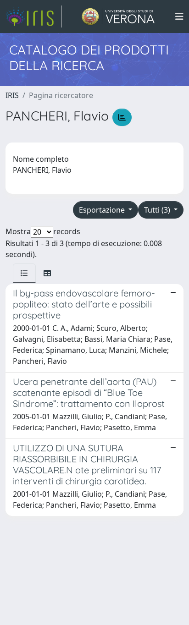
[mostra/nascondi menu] (179, 16)
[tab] (24, 273)
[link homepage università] (118, 16)
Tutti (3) (158, 210)
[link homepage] (33, 16)
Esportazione (103, 210)
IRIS (12, 95)
